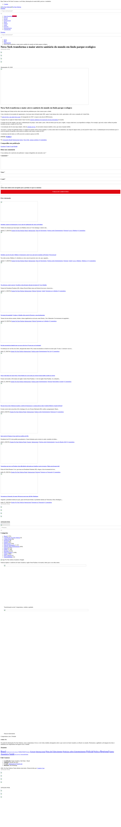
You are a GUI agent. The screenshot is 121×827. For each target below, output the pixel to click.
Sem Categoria (8, 555)
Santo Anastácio (10, 16)
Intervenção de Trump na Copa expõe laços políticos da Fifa (14, 436)
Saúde (5, 25)
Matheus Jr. (85, 261)
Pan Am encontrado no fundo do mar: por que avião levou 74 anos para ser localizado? (21, 345)
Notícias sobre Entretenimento (55, 230)
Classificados (7, 29)
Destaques (6, 540)
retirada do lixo (31, 127)
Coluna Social (7, 539)
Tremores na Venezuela (46, 472)
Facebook (3, 146)
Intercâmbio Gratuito (58, 381)
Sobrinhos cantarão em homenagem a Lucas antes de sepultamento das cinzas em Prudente (22, 224)
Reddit (15, 146)
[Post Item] (19, 221)
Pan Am (49, 351)
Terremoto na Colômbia (51, 291)
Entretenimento (8, 28)
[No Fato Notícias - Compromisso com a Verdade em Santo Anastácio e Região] (11, 7)
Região (6, 19)
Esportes (6, 26)
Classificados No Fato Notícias (12, 537)
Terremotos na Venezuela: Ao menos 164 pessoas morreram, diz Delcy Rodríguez (19, 496)
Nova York (26, 140)
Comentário (4, 155)
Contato (6, 4)
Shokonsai (53, 412)
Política (6, 23)
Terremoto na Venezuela (37, 502)
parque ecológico (34, 140)
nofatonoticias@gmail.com (15, 764)
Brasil (5, 22)
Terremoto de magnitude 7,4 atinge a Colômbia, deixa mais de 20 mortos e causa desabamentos (23, 315)
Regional (66, 230)
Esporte (29, 442)
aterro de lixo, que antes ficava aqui (11, 117)
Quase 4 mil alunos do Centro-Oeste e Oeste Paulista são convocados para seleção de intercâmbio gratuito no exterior (28, 375)
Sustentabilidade (8, 557)
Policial (6, 17)
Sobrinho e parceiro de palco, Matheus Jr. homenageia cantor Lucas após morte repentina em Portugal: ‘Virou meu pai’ (28, 254)
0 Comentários (43, 140)
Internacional (7, 20)
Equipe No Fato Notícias (17, 230)
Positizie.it (8, 136)
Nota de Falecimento (41, 230)
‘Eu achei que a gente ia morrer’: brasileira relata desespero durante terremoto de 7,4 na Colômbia (24, 285)
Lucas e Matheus (73, 230)
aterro (21, 140)
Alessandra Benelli (8, 140)
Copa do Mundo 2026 (61, 442)
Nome (3, 172)
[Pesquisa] (1, 13)
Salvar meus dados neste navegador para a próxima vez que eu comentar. (21, 187)
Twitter (8, 146)
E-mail (12, 146)
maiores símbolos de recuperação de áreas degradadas (44, 119)
